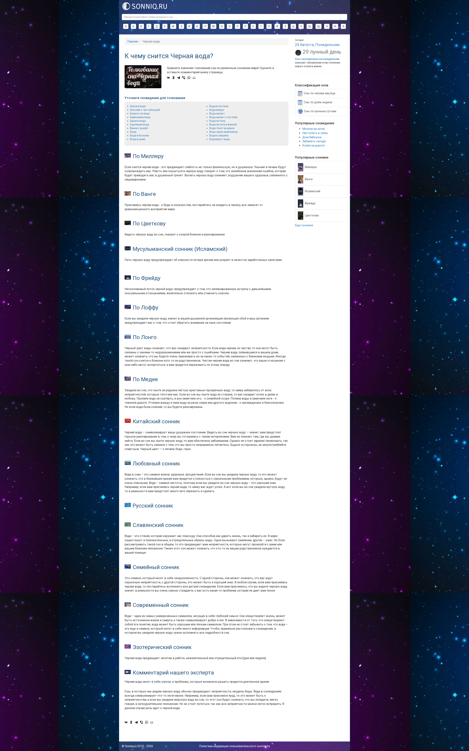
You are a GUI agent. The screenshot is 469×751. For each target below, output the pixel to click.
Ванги (309, 179)
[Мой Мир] (194, 77)
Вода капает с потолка (223, 117)
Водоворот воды (219, 139)
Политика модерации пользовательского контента (234, 746)
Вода (133, 131)
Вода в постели (218, 106)
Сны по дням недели (318, 102)
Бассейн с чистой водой (145, 109)
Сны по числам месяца (319, 93)
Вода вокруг (216, 109)
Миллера (311, 167)
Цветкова (312, 215)
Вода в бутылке (139, 135)
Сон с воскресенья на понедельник (317, 58)
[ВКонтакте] (168, 77)
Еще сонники (304, 225)
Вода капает (217, 113)
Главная (132, 41)
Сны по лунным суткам (320, 111)
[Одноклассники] (173, 77)
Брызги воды (138, 120)
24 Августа (304, 44)
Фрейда (310, 203)
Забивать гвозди (314, 141)
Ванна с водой (139, 128)
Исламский (312, 191)
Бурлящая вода (139, 124)
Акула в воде (138, 106)
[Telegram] (178, 77)
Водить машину (219, 135)
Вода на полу (217, 120)
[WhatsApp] (189, 77)
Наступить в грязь (315, 133)
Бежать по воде (140, 113)
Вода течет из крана (221, 128)
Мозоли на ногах (313, 129)
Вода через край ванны (223, 131)
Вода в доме (137, 139)
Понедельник (327, 44)
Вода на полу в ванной (223, 124)
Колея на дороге (313, 145)
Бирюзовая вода (140, 117)
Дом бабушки (311, 137)
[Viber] (184, 77)
